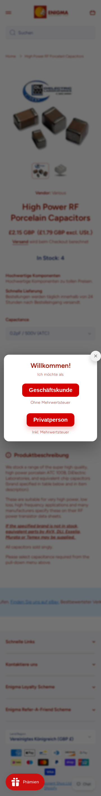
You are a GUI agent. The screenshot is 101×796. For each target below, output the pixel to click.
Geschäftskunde (50, 390)
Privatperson (50, 420)
